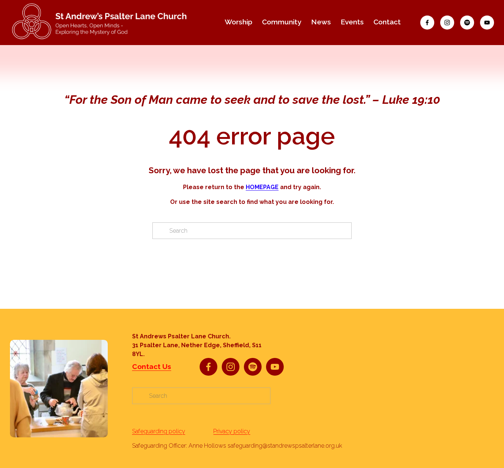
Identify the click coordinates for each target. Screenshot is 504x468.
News (321, 22)
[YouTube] (487, 23)
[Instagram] (447, 23)
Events (352, 22)
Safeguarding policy (158, 431)
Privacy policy (231, 431)
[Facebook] (427, 23)
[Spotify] (467, 23)
